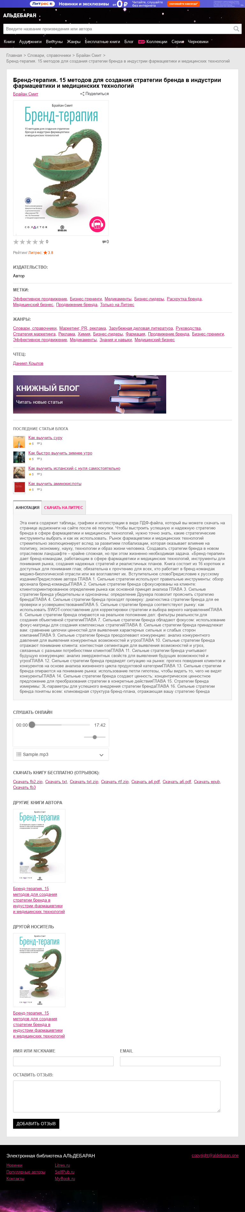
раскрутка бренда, (185, 298)
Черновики (198, 41)
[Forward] (50, 737)
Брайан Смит (88, 55)
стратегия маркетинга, (35, 334)
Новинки (14, 1165)
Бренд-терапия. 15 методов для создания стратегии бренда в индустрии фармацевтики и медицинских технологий (39, 900)
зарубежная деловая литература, (141, 328)
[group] (61, 733)
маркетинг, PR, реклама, (83, 328)
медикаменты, (119, 298)
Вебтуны (54, 41)
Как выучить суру (45, 437)
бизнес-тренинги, (86, 298)
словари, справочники (49, 55)
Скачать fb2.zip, (28, 781)
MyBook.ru (65, 1178)
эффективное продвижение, (40, 298)
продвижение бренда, (77, 304)
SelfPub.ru (64, 1172)
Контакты (15, 1178)
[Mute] (78, 737)
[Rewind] (22, 737)
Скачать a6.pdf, (177, 781)
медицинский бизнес (155, 339)
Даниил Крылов (28, 363)
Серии (177, 41)
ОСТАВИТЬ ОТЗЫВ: (33, 1075)
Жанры (73, 41)
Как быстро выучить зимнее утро (60, 453)
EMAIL (126, 1051)
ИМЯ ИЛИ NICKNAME (34, 1051)
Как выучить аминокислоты (54, 483)
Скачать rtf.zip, (115, 781)
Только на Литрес (117, 304)
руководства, (189, 328)
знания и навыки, (116, 339)
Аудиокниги (30, 41)
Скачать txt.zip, (85, 781)
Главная (14, 55)
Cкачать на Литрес (63, 507)
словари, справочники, (35, 328)
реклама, (67, 334)
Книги (9, 41)
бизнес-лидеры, (149, 298)
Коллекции (156, 41)
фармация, (136, 334)
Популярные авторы (25, 1172)
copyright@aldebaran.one (215, 1155)
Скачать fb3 (24, 787)
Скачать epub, (207, 781)
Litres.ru (62, 1165)
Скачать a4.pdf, (146, 781)
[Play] (36, 737)
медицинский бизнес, (34, 304)
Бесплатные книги (102, 41)
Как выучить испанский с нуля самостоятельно (74, 468)
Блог (129, 41)
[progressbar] (61, 725)
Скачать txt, (56, 781)
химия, (85, 334)
